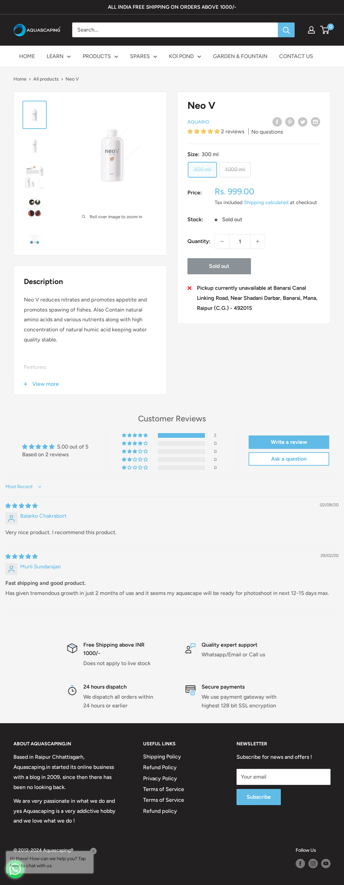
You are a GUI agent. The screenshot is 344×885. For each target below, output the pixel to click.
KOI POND (181, 56)
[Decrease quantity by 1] (222, 241)
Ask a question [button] (289, 459)
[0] (325, 30)
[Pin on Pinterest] (290, 122)
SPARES (140, 56)
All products (46, 79)
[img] (21, 506)
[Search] (286, 29)
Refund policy (160, 811)
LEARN (55, 56)
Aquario (198, 122)
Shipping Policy (162, 756)
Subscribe (259, 797)
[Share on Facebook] (277, 122)
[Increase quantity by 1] (258, 241)
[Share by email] (315, 122)
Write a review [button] (289, 442)
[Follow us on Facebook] (300, 863)
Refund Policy (160, 767)
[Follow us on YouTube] (326, 863)
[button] (204, 131)
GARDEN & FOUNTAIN (240, 56)
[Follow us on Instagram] (313, 863)
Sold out (219, 266)
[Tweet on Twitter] (302, 122)
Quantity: (199, 241)
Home (20, 79)
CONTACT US (296, 56)
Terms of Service (163, 789)
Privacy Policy (160, 778)
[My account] (311, 30)
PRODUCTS (97, 56)
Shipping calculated (266, 202)
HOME (27, 56)
